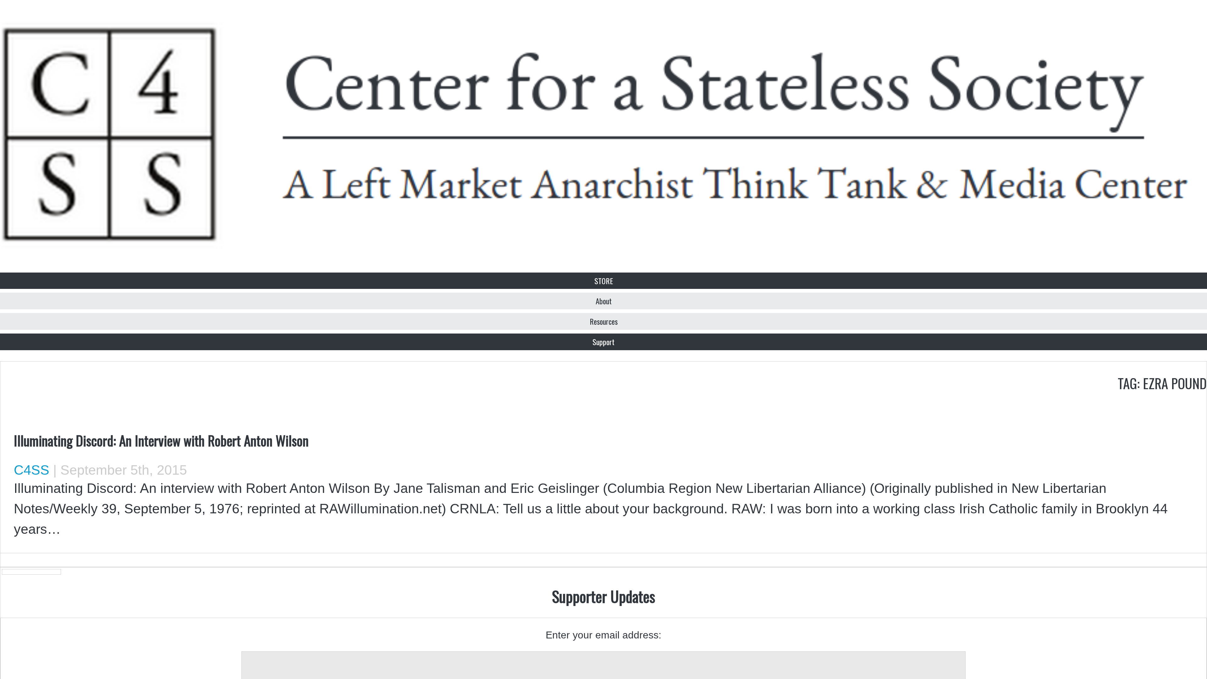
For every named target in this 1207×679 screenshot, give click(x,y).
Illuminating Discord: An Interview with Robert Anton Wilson (161, 440)
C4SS (31, 470)
